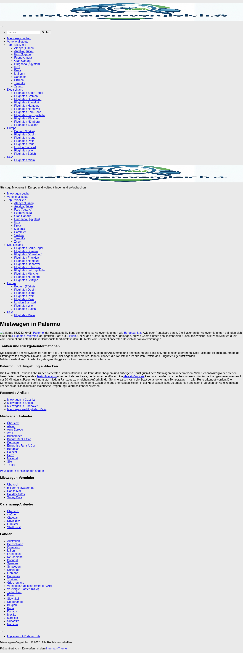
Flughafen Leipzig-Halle (29, 115)
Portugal (12, 560)
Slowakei (13, 598)
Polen (11, 595)
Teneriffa (19, 83)
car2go (11, 514)
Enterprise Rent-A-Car (21, 445)
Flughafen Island (24, 137)
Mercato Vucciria (133, 376)
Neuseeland (15, 556)
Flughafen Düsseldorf (27, 99)
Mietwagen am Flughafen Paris (26, 409)
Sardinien (20, 76)
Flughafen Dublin (25, 134)
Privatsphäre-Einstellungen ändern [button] (22, 470)
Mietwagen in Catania (21, 399)
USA (10, 156)
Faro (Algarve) (23, 54)
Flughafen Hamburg (26, 105)
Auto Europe (15, 429)
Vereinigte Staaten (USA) (23, 589)
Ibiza (17, 67)
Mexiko (11, 614)
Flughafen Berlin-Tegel (28, 92)
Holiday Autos (16, 494)
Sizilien (19, 80)
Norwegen (13, 569)
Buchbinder (14, 435)
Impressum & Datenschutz (23, 636)
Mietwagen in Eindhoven (22, 406)
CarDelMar (14, 490)
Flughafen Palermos (25, 335)
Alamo (11, 426)
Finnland (12, 573)
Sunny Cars (14, 497)
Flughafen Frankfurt (26, 102)
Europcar (129, 332)
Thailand (12, 579)
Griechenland (15, 582)
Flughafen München (26, 118)
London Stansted (25, 147)
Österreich (13, 547)
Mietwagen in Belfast (20, 402)
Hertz (10, 455)
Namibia (12, 624)
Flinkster (12, 524)
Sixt (139, 332)
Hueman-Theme (56, 648)
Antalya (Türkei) (24, 51)
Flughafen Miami (24, 160)
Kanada (12, 611)
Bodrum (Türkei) (24, 131)
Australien (13, 540)
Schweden (14, 566)
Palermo (38, 332)
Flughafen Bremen (26, 96)
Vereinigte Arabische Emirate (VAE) (29, 585)
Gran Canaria (22, 60)
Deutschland (15, 89)
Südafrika (13, 621)
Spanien (12, 563)
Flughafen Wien (24, 150)
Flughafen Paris (24, 144)
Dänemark (13, 576)
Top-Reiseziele (16, 44)
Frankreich (14, 553)
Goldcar (12, 451)
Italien (11, 550)
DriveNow (13, 520)
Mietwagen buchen (19, 38)
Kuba (10, 608)
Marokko (12, 617)
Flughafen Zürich (25, 153)
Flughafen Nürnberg (27, 121)
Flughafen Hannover (27, 108)
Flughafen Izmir (24, 140)
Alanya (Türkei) (24, 47)
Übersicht (13, 423)
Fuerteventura (23, 57)
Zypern (18, 86)
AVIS (10, 432)
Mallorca (19, 73)
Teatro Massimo (47, 376)
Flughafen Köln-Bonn (27, 112)
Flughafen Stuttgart (26, 124)
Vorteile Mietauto (17, 41)
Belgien (12, 605)
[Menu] (1, 26)
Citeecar (12, 517)
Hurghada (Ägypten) (27, 63)
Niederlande (15, 601)
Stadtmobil (14, 527)
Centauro (13, 442)
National (12, 458)
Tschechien (14, 592)
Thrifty (11, 464)
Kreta (17, 70)
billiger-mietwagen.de (20, 487)
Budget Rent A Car (19, 439)
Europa (11, 128)
